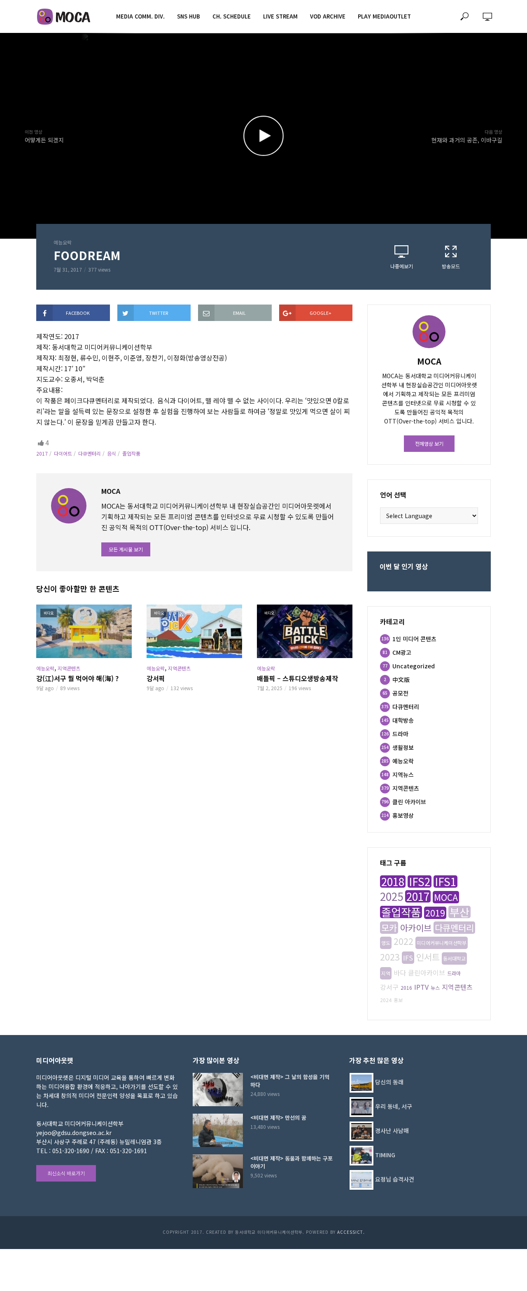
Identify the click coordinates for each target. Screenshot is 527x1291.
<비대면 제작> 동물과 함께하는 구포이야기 (291, 1162)
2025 (391, 896)
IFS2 (419, 881)
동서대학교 (454, 958)
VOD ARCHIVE (327, 16)
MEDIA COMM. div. (140, 16)
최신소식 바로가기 (66, 1173)
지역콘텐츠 (69, 668)
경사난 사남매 (392, 1130)
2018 (392, 881)
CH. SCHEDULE (231, 16)
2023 (390, 957)
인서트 (428, 957)
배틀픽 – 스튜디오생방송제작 (297, 678)
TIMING (385, 1155)
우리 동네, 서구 (393, 1106)
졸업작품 (131, 453)
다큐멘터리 (89, 453)
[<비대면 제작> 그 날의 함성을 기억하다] (218, 1089)
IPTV (421, 987)
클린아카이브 (426, 972)
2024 (386, 999)
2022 (403, 941)
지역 (385, 973)
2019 (435, 913)
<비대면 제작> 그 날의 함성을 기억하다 (289, 1081)
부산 (459, 912)
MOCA (446, 897)
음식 (111, 453)
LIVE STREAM (280, 16)
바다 (400, 972)
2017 (42, 453)
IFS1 (445, 881)
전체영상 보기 (429, 443)
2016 (406, 987)
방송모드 (451, 266)
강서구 (389, 987)
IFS (408, 958)
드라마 (454, 973)
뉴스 (435, 987)
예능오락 (63, 242)
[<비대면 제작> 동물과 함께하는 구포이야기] (218, 1171)
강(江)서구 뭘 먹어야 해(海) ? (77, 678)
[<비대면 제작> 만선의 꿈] (218, 1130)
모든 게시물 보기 (126, 549)
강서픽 (156, 678)
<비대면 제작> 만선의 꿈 (278, 1117)
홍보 (398, 999)
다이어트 (63, 453)
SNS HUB (188, 16)
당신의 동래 (389, 1082)
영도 (385, 942)
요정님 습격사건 (394, 1179)
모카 (389, 927)
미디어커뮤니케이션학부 (441, 942)
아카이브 (415, 928)
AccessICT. (351, 1232)
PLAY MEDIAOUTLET (384, 16)
